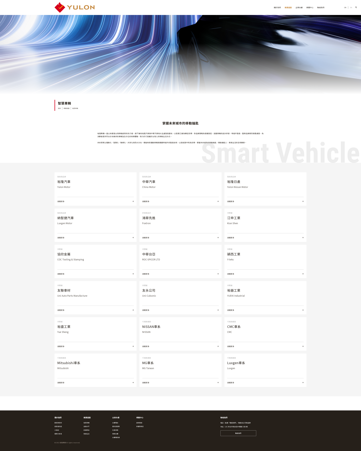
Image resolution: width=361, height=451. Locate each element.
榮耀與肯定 (140, 426)
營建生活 (86, 434)
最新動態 (139, 423)
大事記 (57, 430)
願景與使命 (58, 423)
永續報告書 (116, 437)
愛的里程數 (116, 426)
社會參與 (115, 430)
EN (351, 7)
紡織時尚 (86, 430)
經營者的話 (58, 426)
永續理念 (115, 423)
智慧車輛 (86, 423)
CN (345, 7)
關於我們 (277, 7)
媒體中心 (310, 7)
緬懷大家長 (58, 434)
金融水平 (86, 426)
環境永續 (115, 434)
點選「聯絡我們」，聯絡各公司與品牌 (238, 423)
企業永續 (299, 7)
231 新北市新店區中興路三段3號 (236, 426)
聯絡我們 (320, 7)
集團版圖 (288, 7)
